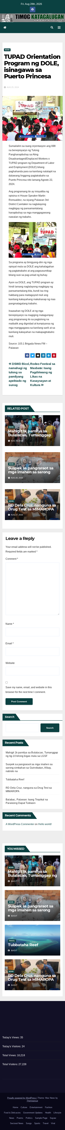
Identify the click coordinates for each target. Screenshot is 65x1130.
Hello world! (45, 824)
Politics (29, 1118)
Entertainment (36, 1107)
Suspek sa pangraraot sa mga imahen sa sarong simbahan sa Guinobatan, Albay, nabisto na (31, 474)
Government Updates (33, 1113)
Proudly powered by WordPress (22, 1098)
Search (9, 716)
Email (10, 643)
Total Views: (9, 1055)
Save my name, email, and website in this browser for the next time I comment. (29, 689)
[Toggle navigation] (59, 28)
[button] (52, 27)
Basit (14, 881)
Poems (20, 1118)
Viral (53, 1123)
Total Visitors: (10, 1064)
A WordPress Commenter (20, 824)
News (7, 50)
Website (10, 663)
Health (48, 1113)
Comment (12, 558)
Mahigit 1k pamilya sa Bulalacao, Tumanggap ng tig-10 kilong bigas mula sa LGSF (29, 437)
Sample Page (41, 1118)
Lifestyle (57, 1113)
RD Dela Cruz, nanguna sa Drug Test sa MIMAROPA (32, 507)
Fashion (48, 1107)
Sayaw (53, 1118)
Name (10, 624)
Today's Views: (11, 1037)
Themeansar (32, 1101)
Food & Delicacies (12, 1113)
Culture (24, 1107)
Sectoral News (16, 1123)
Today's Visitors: (12, 1046)
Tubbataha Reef (15, 779)
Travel (12, 941)
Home (15, 1107)
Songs (29, 1123)
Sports (37, 1123)
